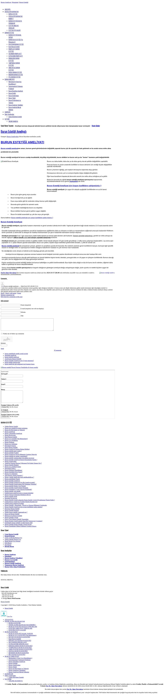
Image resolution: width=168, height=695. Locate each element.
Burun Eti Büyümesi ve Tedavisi (15, 430)
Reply (2, 293)
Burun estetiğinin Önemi (12, 479)
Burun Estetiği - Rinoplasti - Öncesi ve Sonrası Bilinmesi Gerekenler (26, 505)
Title (22, 316)
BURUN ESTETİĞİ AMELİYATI (22, 142)
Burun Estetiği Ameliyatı (13, 131)
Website (23, 312)
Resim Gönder (96, 125)
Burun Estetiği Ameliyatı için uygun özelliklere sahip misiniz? (23, 507)
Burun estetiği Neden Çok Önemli (15, 486)
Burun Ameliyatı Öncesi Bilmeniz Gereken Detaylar (21, 454)
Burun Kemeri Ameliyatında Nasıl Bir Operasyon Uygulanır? (23, 521)
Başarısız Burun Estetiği (12, 509)
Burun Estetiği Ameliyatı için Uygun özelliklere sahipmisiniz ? (74, 186)
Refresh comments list (7, 295)
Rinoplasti (15, 2)
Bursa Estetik (9, 608)
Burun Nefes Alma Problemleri (15, 567)
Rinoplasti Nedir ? (10, 468)
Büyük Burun (9, 546)
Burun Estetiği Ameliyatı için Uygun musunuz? (19, 360)
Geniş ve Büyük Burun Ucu (13, 538)
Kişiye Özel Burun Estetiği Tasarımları (16, 519)
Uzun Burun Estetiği (11, 534)
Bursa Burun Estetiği (11, 447)
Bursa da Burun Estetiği (12, 514)
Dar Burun (8, 545)
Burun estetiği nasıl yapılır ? (13, 451)
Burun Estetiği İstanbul (12, 510)
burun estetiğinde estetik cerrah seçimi (16, 353)
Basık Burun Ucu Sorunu (12, 541)
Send (2, 348)
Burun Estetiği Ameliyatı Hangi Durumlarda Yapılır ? (21, 460)
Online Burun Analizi (11, 426)
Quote (19, 293)
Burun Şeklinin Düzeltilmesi (13, 470)
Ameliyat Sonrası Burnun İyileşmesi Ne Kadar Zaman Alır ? (23, 463)
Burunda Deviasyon (11, 498)
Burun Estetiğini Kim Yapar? (13, 472)
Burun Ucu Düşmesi (11, 474)
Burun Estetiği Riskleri (12, 465)
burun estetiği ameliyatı (12, 357)
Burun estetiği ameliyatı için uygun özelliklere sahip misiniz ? (32, 218)
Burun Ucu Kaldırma (11, 440)
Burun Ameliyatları (13, 136)
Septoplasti (73, 181)
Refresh (3, 343)
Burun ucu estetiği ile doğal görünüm (16, 428)
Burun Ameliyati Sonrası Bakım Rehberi (17, 449)
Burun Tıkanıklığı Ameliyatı (13, 433)
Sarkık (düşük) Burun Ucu (13, 539)
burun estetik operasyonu (12, 362)
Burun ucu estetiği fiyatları (13, 467)
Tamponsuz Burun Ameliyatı (14, 565)
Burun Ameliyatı (6, 2)
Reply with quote (11, 293)
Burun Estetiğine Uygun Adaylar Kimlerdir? (18, 489)
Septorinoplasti (10, 561)
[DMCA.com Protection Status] (4, 616)
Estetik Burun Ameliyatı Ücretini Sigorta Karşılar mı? (21, 502)
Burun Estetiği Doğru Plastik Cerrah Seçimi (18, 524)
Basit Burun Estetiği (11, 437)
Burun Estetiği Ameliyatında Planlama (16, 488)
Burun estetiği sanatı (11, 496)
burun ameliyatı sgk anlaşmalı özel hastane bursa (19, 364)
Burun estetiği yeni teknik (12, 491)
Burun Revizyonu (10, 435)
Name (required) (26, 305)
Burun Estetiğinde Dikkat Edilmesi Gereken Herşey (20, 526)
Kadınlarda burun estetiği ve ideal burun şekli (18, 523)
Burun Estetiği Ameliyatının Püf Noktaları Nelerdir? (21, 484)
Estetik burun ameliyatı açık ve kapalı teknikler (19, 493)
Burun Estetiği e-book (11, 517)
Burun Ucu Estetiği (11, 560)
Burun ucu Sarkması (11, 444)
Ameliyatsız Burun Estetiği (13, 359)
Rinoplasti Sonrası (10, 446)
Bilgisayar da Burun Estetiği (13, 516)
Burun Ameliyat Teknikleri (13, 558)
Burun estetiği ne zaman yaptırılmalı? (16, 456)
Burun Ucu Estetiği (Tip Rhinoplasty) (16, 439)
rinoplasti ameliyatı (10, 355)
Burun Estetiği (23, 2)
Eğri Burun (8, 543)
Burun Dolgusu (9, 442)
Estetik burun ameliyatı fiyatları (14, 503)
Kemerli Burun (10, 536)
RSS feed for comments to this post (11, 297)
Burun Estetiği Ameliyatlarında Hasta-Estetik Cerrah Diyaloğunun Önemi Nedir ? (30, 500)
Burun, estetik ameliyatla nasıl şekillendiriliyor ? (19, 477)
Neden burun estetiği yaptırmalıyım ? (16, 512)
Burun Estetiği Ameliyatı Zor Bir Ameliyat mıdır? (20, 482)
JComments (57, 350)
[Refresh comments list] (7, 278)
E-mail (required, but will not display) (32, 308)
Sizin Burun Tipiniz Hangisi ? (14, 475)
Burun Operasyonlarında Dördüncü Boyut (18, 495)
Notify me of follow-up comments (13, 334)
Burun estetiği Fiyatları (12, 453)
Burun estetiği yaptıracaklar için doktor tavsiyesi (19, 458)
